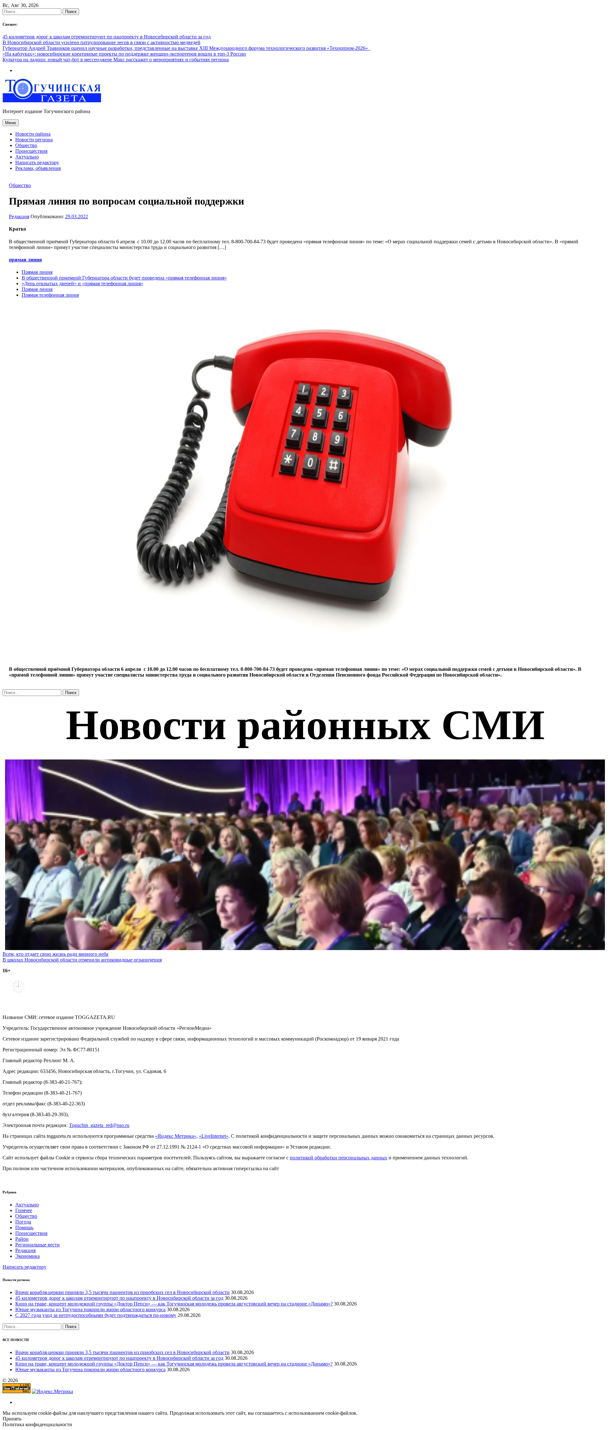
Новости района (33, 134)
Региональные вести (37, 1244)
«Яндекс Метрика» (175, 1136)
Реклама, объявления (38, 168)
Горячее (23, 1210)
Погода (23, 1221)
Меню (10, 122)
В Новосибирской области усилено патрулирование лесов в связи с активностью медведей (101, 42)
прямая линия (25, 259)
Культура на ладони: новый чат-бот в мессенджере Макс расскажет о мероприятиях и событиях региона (116, 59)
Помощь (24, 1227)
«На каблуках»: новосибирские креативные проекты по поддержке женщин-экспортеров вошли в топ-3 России (124, 54)
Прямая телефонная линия (50, 295)
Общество (26, 145)
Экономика (27, 1256)
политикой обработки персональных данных (338, 1157)
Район (22, 1239)
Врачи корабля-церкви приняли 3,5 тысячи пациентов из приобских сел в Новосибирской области (122, 1292)
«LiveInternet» (213, 1136)
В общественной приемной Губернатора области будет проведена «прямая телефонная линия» (124, 277)
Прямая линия (37, 272)
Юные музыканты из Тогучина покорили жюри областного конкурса (90, 1309)
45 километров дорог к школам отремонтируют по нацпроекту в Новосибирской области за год (107, 36)
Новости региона (34, 139)
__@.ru (99, 1125)
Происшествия (31, 151)
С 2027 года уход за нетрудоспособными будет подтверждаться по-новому (95, 1315)
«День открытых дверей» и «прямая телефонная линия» (82, 283)
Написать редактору (37, 162)
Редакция (19, 216)
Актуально (27, 156)
